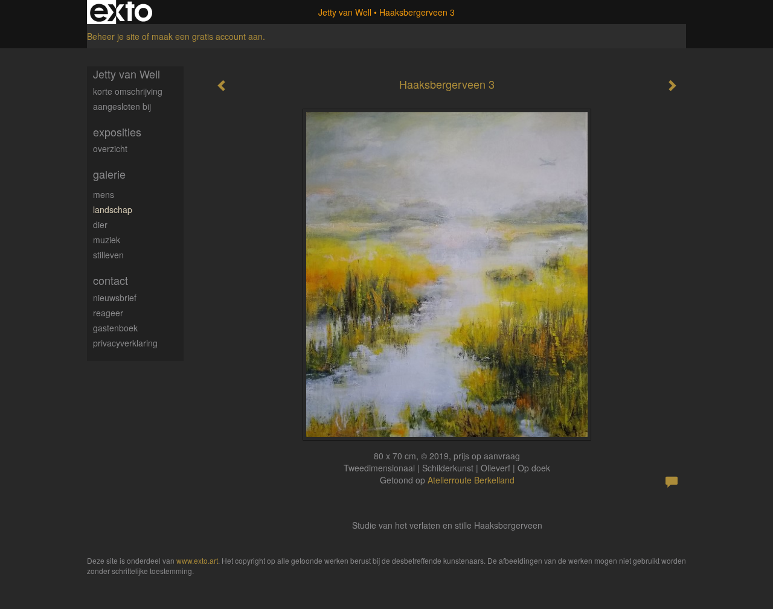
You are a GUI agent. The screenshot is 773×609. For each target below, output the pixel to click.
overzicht (110, 148)
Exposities (117, 131)
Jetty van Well (344, 12)
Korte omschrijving (127, 91)
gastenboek (115, 328)
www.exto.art (197, 560)
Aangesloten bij (122, 106)
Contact (110, 280)
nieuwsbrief (114, 298)
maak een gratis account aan (207, 36)
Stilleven (108, 255)
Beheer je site (113, 36)
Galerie (109, 174)
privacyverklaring (125, 343)
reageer (108, 313)
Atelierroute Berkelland (471, 480)
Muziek (106, 240)
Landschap (112, 209)
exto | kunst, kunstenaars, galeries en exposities (121, 12)
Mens (103, 194)
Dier (100, 224)
